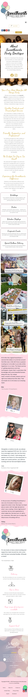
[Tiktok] (9, 30)
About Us (11, 687)
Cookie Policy (7, 690)
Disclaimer (14, 693)
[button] (26, 22)
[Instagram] (4, 30)
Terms (4, 687)
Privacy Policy (16, 690)
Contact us (17, 687)
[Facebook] (2, 30)
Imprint (7, 693)
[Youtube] (6, 30)
